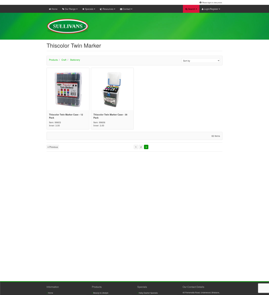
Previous (53, 147)
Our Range (70, 8)
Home (54, 8)
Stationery (75, 59)
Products (53, 59)
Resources (108, 8)
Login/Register (211, 8)
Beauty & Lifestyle (100, 292)
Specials (89, 8)
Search (191, 8)
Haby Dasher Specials (148, 292)
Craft (63, 59)
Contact (126, 8)
